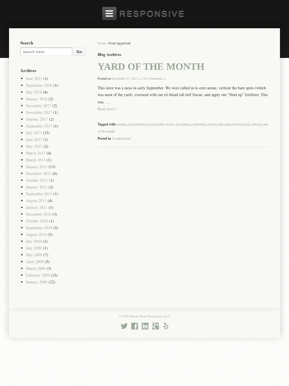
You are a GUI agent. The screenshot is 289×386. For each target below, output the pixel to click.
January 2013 (36, 166)
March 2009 (35, 268)
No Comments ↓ (154, 78)
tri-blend (236, 124)
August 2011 (36, 200)
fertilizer (139, 124)
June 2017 (34, 139)
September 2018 (39, 85)
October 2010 (37, 221)
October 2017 (37, 119)
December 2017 (38, 105)
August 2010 (36, 234)
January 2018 (36, 98)
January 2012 (36, 187)
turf (246, 124)
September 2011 (39, 193)
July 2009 (33, 248)
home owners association (174, 124)
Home (102, 43)
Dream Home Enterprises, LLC (149, 316)
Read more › (107, 108)
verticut (255, 124)
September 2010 (39, 227)
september (199, 124)
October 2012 (37, 180)
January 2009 (36, 282)
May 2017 (34, 146)
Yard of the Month (151, 66)
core (129, 124)
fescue (151, 124)
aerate (121, 124)
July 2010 (33, 241)
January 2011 (36, 207)
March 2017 (35, 153)
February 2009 (37, 275)
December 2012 (38, 173)
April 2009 (34, 261)
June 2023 (34, 78)
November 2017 (39, 112)
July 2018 (33, 92)
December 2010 (38, 214)
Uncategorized (121, 138)
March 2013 (35, 159)
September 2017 (39, 126)
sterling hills (215, 124)
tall (227, 124)
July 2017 (33, 132)
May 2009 (34, 254)
